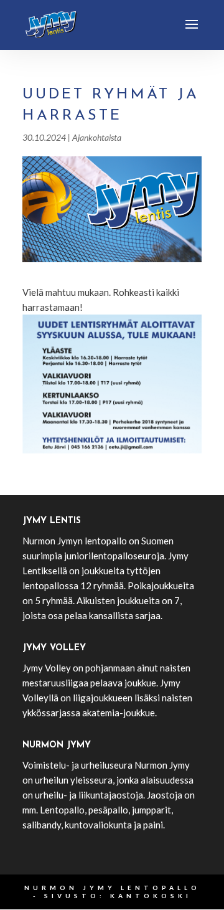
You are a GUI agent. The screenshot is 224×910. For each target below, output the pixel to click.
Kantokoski (151, 895)
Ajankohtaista (96, 137)
